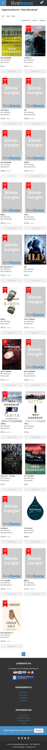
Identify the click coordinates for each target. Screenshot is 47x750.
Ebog (13, 16)
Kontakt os (23, 692)
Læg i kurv (12, 71)
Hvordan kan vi (7, 267)
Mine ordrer (23, 695)
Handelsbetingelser (23, 718)
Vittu (26, 215)
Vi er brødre (29, 476)
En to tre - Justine (8, 476)
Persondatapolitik (23, 720)
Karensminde (6, 58)
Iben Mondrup (5, 60)
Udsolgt (12, 176)
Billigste (42, 20)
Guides (23, 700)
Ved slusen (5, 110)
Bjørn (3, 215)
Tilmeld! (39, 730)
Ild (25, 110)
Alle (3, 16)
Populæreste (25, 20)
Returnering (23, 698)
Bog (8, 16)
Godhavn (27, 58)
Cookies (23, 723)
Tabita (26, 162)
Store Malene (29, 319)
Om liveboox (23, 715)
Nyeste (34, 20)
